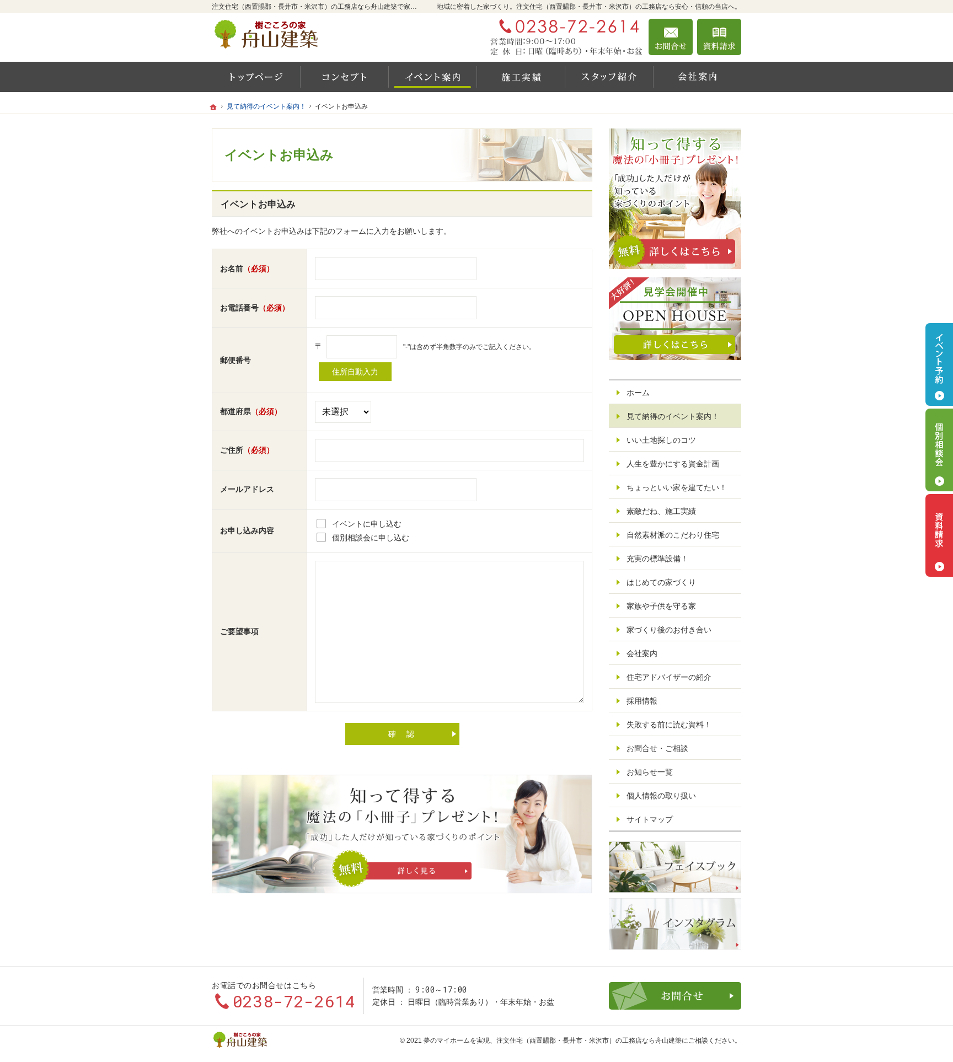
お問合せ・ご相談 (657, 748)
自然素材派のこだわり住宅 (673, 534)
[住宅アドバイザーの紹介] (609, 77)
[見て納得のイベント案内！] (432, 77)
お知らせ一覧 (650, 772)
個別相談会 (939, 450)
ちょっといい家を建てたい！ (677, 487)
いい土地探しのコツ (661, 440)
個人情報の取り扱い (661, 795)
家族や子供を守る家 (661, 606)
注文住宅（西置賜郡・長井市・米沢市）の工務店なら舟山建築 (589, 1040)
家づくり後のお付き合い (669, 629)
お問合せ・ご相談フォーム (675, 996)
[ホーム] (256, 77)
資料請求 (719, 37)
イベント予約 (939, 364)
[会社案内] (697, 77)
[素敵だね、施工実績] (520, 77)
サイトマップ (650, 819)
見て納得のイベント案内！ (673, 416)
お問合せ (671, 37)
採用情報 (642, 700)
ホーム (638, 392)
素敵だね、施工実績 (661, 511)
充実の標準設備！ (657, 558)
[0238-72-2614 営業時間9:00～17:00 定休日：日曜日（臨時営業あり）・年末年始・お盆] (567, 37)
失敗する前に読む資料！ (669, 724)
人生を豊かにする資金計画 (673, 463)
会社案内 (642, 653)
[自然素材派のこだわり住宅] (344, 77)
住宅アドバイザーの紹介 (669, 677)
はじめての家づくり (661, 582)
